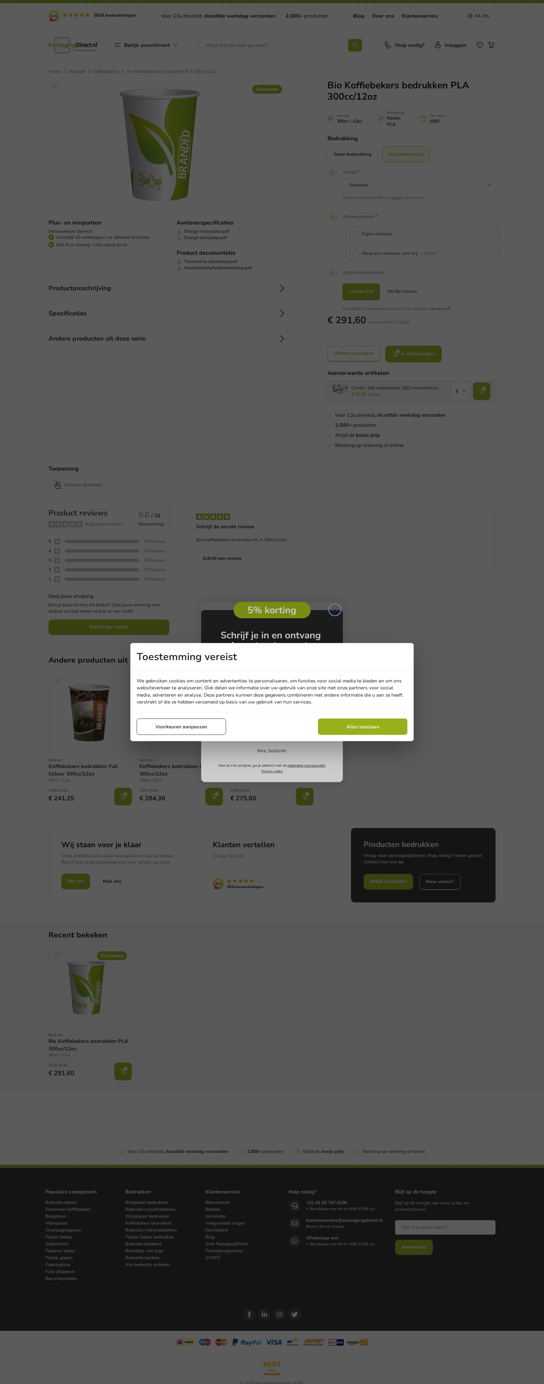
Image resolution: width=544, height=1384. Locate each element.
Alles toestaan (362, 726)
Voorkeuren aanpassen (181, 726)
